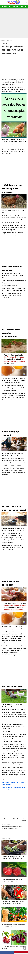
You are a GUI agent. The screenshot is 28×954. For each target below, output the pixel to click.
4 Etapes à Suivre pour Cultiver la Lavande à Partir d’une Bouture (12, 857)
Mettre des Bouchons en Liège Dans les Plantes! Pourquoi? (13, 925)
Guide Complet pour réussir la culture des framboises (11, 880)
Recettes (24, 6)
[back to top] (25, 948)
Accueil (4, 6)
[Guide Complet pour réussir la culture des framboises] (14, 869)
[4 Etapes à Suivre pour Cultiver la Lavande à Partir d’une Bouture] (14, 847)
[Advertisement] (14, 23)
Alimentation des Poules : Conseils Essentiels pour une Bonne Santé (12, 902)
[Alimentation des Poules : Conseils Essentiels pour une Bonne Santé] (14, 892)
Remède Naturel (14, 6)
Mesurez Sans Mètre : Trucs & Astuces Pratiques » (15, 820)
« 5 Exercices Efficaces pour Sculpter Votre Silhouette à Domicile (12, 827)
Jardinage (9, 40)
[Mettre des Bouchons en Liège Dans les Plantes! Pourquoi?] (14, 914)
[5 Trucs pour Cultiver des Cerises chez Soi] (14, 937)
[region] (14, 66)
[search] (27, 2)
